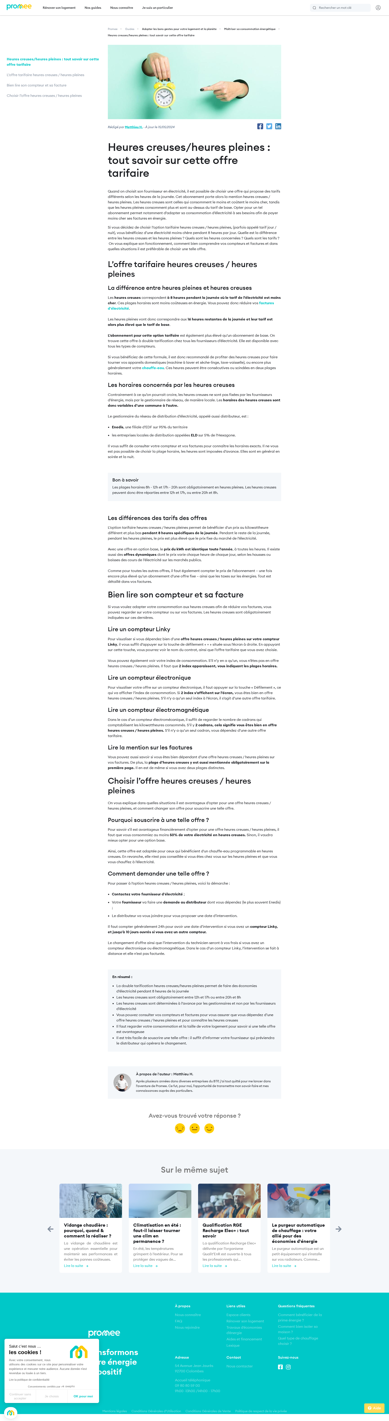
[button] (10, 1413)
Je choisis (52, 1396)
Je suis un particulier (157, 8)
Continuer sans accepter (20, 1396)
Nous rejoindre (187, 1327)
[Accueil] (19, 7)
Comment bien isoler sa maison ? (298, 1329)
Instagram (289, 1366)
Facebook (281, 1366)
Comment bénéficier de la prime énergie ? (300, 1317)
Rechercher (314, 8)
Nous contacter (239, 1366)
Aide (377, 1408)
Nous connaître (121, 8)
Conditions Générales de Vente (208, 1411)
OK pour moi (83, 1396)
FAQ (178, 1321)
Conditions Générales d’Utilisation (156, 1411)
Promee (113, 29)
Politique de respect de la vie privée (261, 1411)
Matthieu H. (134, 127)
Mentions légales (114, 1411)
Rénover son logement (59, 8)
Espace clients (238, 1314)
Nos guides (93, 8)
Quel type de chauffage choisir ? (298, 1341)
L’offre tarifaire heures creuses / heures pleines (46, 75)
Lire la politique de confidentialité (29, 1379)
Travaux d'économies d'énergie (244, 1330)
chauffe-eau (153, 367)
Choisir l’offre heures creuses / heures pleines (45, 95)
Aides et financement (244, 1339)
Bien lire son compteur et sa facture (36, 85)
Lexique (233, 1345)
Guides (129, 29)
